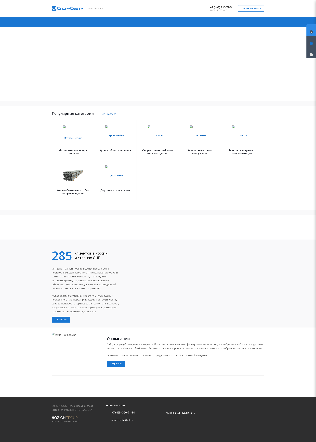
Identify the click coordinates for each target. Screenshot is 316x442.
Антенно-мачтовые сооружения (199, 151)
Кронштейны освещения (115, 150)
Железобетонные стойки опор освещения (73, 191)
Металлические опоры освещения (73, 151)
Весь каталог (108, 113)
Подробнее (61, 319)
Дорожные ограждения (115, 190)
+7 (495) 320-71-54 (221, 7)
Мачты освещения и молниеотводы (242, 151)
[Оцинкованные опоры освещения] (158, 227)
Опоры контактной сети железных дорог (157, 151)
